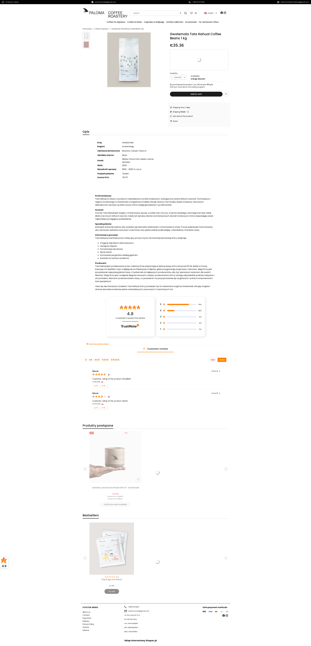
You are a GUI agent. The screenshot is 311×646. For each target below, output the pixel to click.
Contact (86, 615)
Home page (87, 29)
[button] (185, 13)
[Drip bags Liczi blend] (111, 549)
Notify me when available (115, 504)
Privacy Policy (88, 624)
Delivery (86, 621)
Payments (87, 618)
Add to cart (196, 94)
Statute (86, 627)
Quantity (173, 73)
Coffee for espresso (101, 29)
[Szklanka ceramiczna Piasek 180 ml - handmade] (115, 457)
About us (86, 612)
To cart (111, 591)
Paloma (86, 630)
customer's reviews (130, 318)
